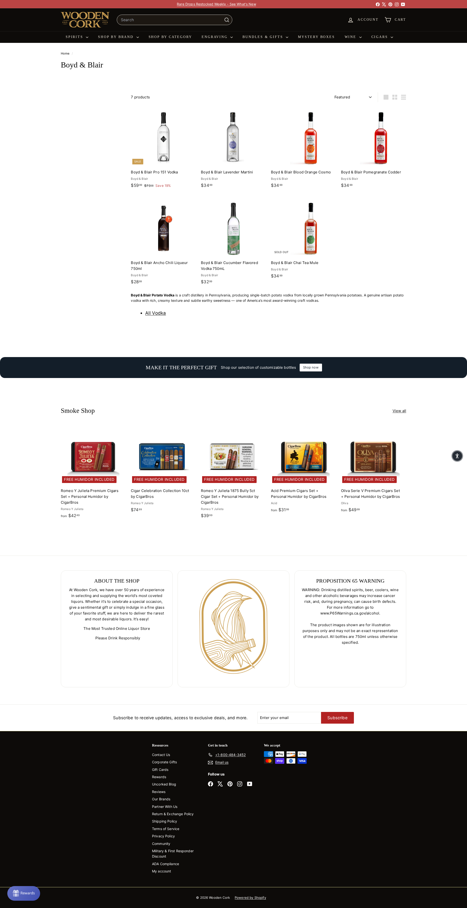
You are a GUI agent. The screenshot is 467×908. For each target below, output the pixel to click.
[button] (457, 456)
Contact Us (161, 755)
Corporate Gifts (164, 762)
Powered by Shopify (250, 897)
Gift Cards (160, 769)
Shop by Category (170, 37)
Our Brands (161, 799)
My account (161, 871)
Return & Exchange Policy (173, 814)
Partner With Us (164, 806)
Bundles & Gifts (263, 37)
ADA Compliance (165, 864)
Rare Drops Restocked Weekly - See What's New (216, 4)
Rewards (159, 777)
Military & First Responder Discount (173, 853)
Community (161, 844)
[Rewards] (23, 893)
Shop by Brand (116, 37)
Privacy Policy (163, 836)
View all (399, 410)
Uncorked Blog (164, 784)
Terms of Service (165, 829)
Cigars (380, 37)
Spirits (75, 37)
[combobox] (174, 20)
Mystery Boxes (316, 37)
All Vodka (155, 313)
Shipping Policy (164, 821)
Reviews (158, 792)
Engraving (215, 37)
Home (66, 53)
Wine (351, 37)
